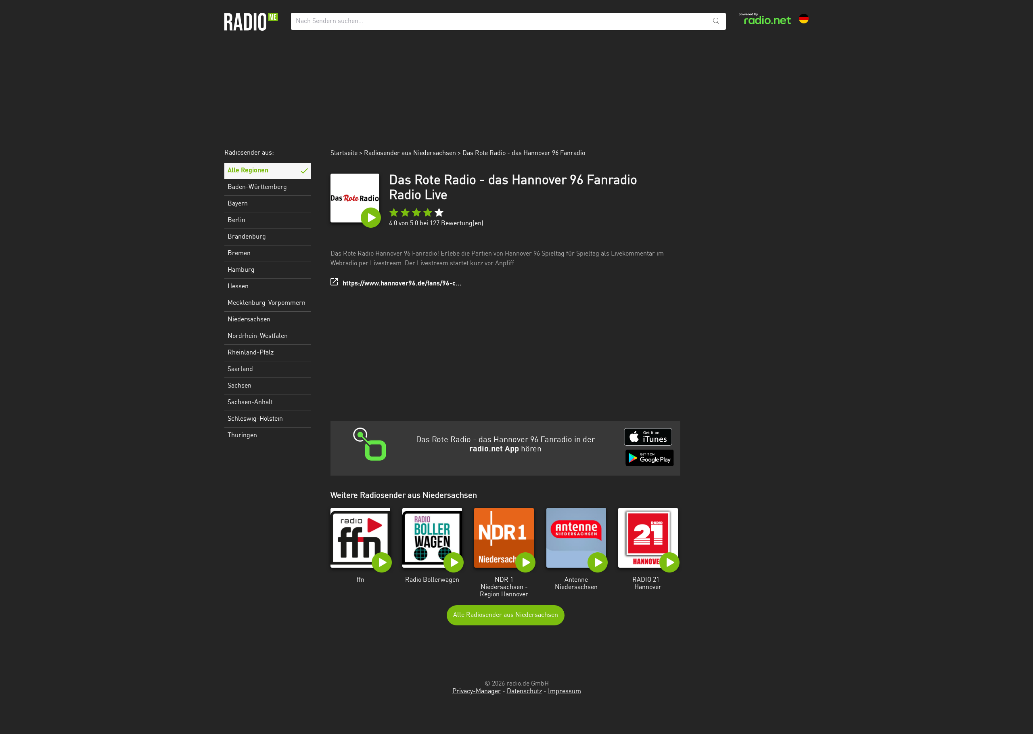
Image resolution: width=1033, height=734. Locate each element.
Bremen (239, 253)
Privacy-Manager (476, 691)
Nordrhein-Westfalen (258, 336)
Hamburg (241, 270)
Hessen (238, 286)
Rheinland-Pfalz (251, 353)
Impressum (564, 691)
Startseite (344, 153)
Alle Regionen (248, 171)
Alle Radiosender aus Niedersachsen (505, 615)
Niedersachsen (249, 320)
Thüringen (242, 435)
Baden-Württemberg (257, 187)
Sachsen (239, 386)
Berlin (236, 220)
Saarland (240, 369)
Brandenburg (247, 237)
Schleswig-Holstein (255, 419)
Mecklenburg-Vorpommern (266, 303)
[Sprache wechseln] (804, 18)
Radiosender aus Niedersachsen (410, 153)
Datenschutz (524, 691)
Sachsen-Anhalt (250, 402)
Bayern (238, 204)
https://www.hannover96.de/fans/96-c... (402, 284)
